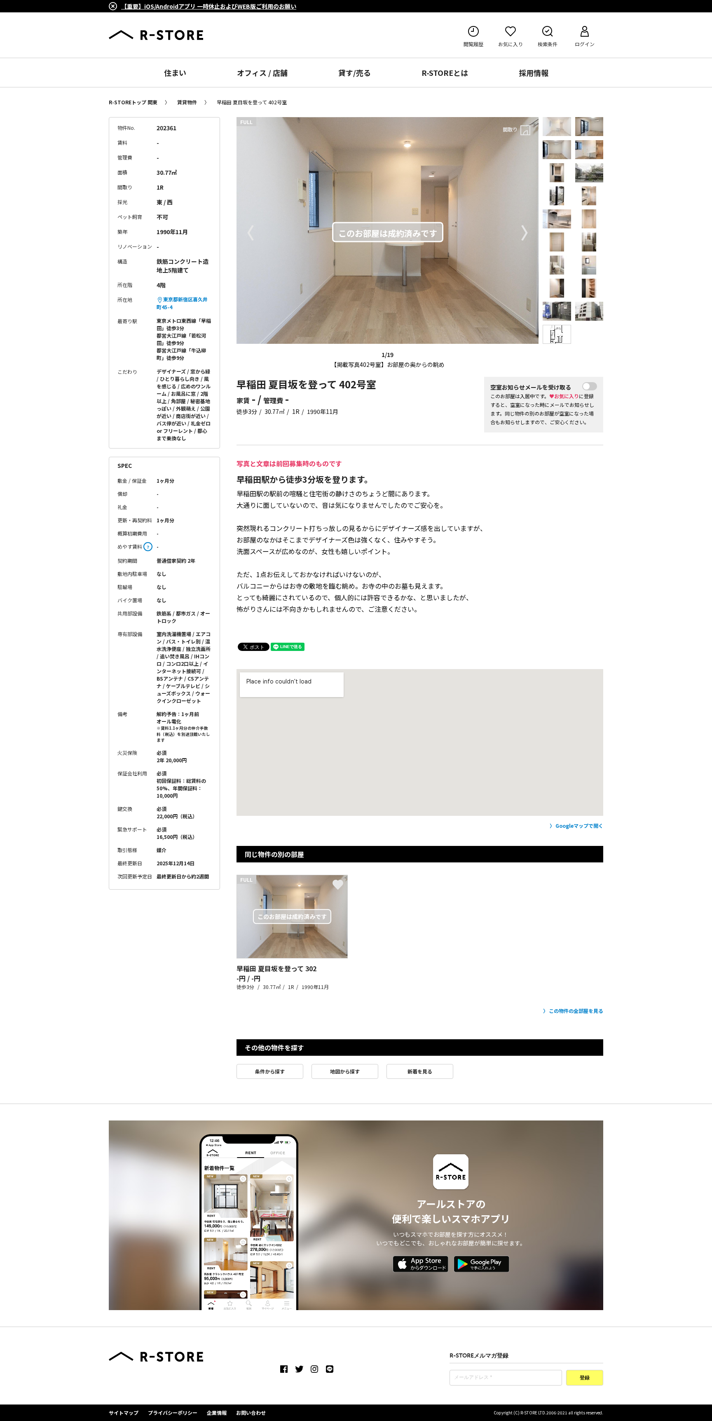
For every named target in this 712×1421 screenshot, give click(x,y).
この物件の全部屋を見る (576, 1010)
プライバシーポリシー (172, 1412)
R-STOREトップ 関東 (133, 102)
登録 (585, 1378)
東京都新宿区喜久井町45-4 (182, 303)
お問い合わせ (251, 1412)
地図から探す (345, 1071)
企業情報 (217, 1412)
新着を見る (420, 1071)
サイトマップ (123, 1412)
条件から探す (270, 1071)
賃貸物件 (187, 102)
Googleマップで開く (579, 825)
